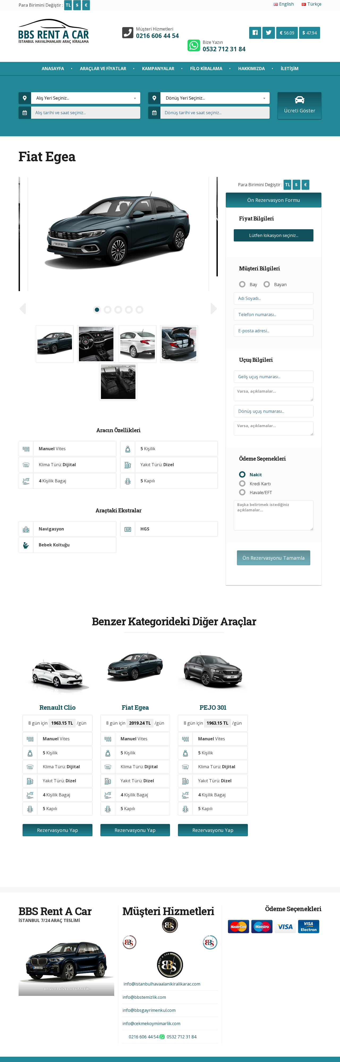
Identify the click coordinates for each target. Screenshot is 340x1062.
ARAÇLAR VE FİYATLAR (103, 68)
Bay (253, 284)
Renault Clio (57, 707)
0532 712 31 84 (224, 49)
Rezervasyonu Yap (57, 830)
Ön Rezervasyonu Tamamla (274, 558)
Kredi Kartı (260, 484)
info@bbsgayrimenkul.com (149, 1010)
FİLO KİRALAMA (206, 68)
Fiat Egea (135, 707)
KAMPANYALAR (158, 68)
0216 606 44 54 (157, 36)
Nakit (256, 475)
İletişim (290, 68)
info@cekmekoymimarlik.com (151, 1023)
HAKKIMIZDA (251, 68)
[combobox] (85, 98)
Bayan (280, 284)
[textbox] (85, 98)
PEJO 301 (212, 707)
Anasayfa (53, 68)
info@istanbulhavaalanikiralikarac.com (161, 984)
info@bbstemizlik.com (144, 997)
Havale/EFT (261, 492)
